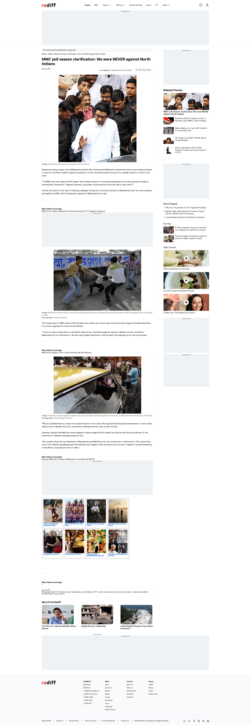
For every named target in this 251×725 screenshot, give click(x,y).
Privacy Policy (74, 721)
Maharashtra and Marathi (77, 459)
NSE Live (130, 688)
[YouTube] (203, 721)
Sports (107, 694)
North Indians (52, 211)
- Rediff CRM (87, 700)
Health (151, 685)
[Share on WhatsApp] (185, 721)
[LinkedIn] (208, 721)
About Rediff (46, 721)
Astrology (108, 707)
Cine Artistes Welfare (68, 352)
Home (87, 5)
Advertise (59, 721)
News (105, 5)
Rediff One (87, 688)
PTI (49, 69)
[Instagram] (199, 721)
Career (151, 691)
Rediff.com (144, 721)
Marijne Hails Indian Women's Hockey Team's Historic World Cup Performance (185, 212)
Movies (107, 691)
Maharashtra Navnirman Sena (71, 211)
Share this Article (144, 70)
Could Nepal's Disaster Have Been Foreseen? (185, 217)
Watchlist (130, 694)
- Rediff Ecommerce (90, 694)
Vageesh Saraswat (96, 211)
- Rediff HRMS (88, 697)
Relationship (153, 694)
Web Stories (169, 247)
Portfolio (130, 697)
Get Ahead (108, 700)
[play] (186, 258)
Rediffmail (87, 685)
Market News (131, 691)
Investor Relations (108, 721)
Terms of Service (90, 721)
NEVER (81, 352)
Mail (96, 5)
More (165, 5)
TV (156, 5)
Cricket (107, 697)
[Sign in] (207, 5)
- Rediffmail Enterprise (91, 691)
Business (108, 688)
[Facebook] (194, 721)
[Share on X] (189, 721)
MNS (44, 211)
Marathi (88, 352)
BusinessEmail (136, 5)
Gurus (148, 5)
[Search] (201, 5)
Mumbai (45, 459)
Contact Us (125, 721)
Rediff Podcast (110, 710)
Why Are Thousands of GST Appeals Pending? (186, 207)
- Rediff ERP (87, 703)
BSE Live (130, 685)
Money (119, 5)
